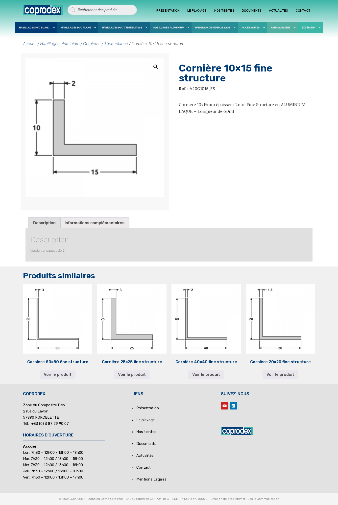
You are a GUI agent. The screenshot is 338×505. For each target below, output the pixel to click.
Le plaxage (197, 10)
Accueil (29, 43)
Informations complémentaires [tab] (94, 222)
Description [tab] (44, 222)
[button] (155, 66)
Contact (303, 10)
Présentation (168, 10)
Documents (252, 10)
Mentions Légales (151, 479)
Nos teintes (224, 10)
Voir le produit (58, 374)
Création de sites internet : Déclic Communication (245, 499)
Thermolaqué (116, 43)
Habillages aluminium (59, 43)
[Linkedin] (233, 405)
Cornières (91, 43)
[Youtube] (224, 405)
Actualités (278, 10)
